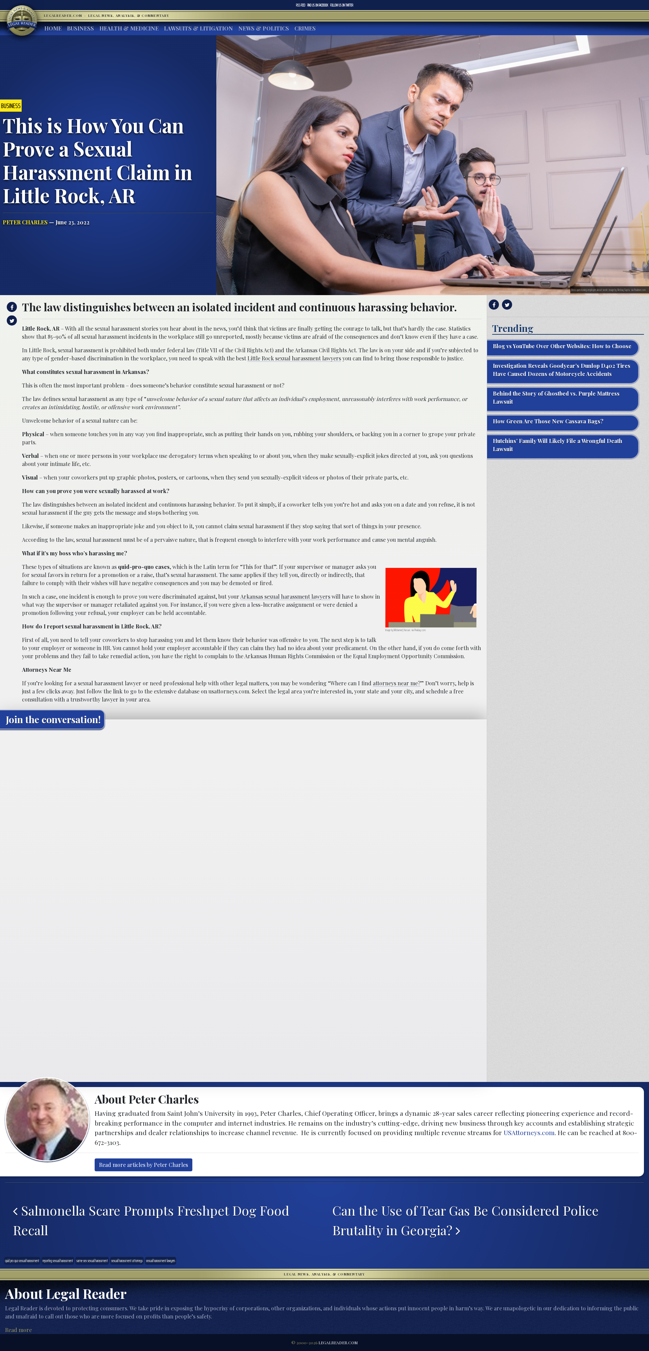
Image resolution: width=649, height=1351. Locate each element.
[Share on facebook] (11, 307)
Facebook (317, 5)
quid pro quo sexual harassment (22, 1261)
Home (53, 28)
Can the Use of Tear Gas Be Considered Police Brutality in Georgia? (465, 1220)
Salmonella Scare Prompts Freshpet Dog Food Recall (151, 1220)
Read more (18, 1329)
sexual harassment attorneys (127, 1261)
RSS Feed (300, 5)
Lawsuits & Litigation (198, 28)
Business (80, 28)
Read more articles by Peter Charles (143, 1164)
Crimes (305, 28)
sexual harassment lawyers (160, 1261)
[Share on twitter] (11, 320)
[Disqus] (243, 819)
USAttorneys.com (529, 1132)
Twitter (341, 5)
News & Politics (263, 28)
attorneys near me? (396, 683)
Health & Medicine (129, 28)
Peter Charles (25, 222)
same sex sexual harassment (92, 1261)
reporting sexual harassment (58, 1261)
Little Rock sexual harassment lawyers (294, 358)
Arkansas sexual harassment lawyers (285, 596)
